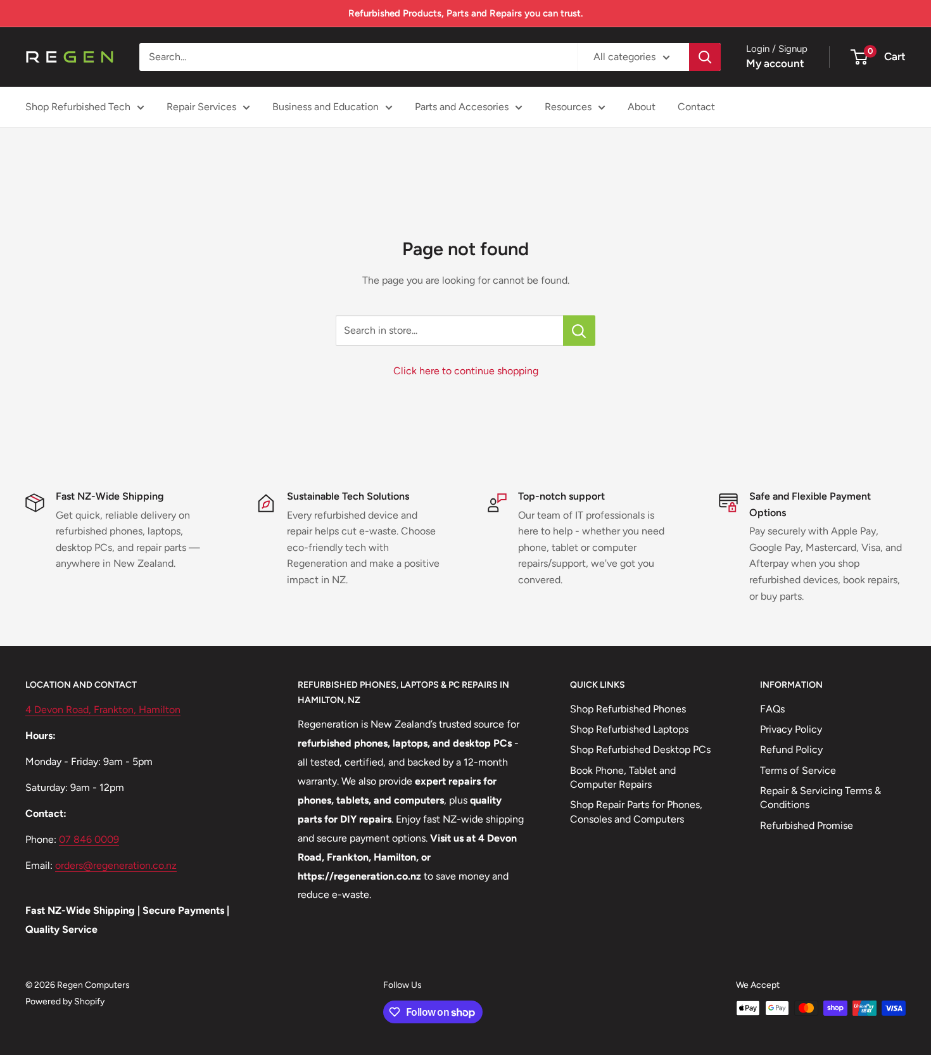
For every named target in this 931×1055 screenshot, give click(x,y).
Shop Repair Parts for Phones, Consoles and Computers (636, 811)
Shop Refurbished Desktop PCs (640, 749)
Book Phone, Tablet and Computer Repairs (623, 777)
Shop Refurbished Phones (628, 709)
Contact (696, 107)
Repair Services (201, 107)
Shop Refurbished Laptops (629, 729)
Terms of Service (798, 770)
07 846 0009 (89, 839)
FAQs (772, 709)
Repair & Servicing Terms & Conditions (820, 798)
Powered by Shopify (64, 1001)
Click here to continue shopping (465, 371)
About (642, 107)
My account (775, 63)
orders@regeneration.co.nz (116, 865)
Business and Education (325, 107)
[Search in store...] (579, 330)
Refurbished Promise (806, 825)
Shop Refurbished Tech (77, 107)
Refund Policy (791, 749)
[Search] (705, 57)
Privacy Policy (791, 729)
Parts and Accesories (462, 107)
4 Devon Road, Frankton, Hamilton (102, 710)
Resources (568, 107)
